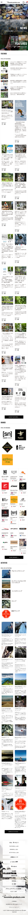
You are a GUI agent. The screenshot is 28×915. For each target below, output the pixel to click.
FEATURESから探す (14, 846)
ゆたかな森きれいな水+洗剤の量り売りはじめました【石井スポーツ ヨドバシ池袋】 (20, 157)
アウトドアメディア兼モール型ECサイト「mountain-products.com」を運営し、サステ (7, 256)
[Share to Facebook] (2, 124)
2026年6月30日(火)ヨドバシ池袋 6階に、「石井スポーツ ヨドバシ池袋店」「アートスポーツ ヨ (20, 224)
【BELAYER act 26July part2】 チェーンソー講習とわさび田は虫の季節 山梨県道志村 (7, 213)
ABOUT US (14, 875)
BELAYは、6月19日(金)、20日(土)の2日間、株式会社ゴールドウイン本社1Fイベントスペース (7, 286)
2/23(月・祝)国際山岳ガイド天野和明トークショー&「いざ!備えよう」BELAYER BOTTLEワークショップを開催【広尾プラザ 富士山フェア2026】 (20, 370)
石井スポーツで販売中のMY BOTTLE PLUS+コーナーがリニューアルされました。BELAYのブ (7, 117)
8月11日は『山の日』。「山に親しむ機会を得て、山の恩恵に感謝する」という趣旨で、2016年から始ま (7, 163)
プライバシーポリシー (14, 907)
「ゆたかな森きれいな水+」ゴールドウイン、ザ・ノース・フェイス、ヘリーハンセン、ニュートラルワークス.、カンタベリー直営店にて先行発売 (7, 337)
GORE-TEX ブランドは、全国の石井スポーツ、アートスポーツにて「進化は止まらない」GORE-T (20, 255)
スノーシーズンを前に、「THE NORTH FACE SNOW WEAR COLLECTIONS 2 (20, 136)
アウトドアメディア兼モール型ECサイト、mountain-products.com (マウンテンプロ (20, 286)
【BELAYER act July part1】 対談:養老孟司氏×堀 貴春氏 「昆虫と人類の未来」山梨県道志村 (20, 185)
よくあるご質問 (14, 861)
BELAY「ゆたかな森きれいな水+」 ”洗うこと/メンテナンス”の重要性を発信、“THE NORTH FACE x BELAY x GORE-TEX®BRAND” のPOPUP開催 (7, 248)
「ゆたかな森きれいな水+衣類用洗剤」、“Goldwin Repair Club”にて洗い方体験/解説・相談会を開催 (7, 279)
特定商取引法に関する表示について (14, 904)
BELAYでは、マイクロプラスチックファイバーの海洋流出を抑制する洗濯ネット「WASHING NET (7, 374)
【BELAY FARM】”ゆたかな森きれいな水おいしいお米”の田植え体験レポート (7, 185)
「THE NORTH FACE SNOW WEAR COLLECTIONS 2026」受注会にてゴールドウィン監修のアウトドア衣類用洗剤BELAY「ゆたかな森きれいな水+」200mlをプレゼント (20, 127)
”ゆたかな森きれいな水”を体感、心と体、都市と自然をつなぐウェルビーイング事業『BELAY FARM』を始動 (20, 279)
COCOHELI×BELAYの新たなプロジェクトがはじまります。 (20, 399)
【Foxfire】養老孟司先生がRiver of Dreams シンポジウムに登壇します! (7, 398)
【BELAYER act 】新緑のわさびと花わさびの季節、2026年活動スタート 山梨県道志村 (21, 307)
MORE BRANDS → (14, 557)
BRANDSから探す (14, 849)
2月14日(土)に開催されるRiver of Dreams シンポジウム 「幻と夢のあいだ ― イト (7, 403)
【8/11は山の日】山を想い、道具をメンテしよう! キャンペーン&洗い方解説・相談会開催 (8, 157)
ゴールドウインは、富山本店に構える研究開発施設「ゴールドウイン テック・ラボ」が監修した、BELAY (7, 346)
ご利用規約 (14, 901)
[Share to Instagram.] (15, 884)
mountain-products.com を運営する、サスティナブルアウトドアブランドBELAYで (7, 191)
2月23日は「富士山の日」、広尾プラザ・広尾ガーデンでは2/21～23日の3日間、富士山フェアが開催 (20, 378)
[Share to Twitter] (5, 124)
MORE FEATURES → (14, 417)
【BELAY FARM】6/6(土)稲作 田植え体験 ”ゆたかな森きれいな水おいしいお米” (7, 308)
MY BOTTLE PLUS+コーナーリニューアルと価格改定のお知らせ (7, 111)
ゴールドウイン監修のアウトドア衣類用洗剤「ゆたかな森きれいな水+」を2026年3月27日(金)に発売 (20, 336)
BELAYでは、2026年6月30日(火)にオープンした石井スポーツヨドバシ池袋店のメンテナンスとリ (20, 163)
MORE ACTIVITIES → (14, 831)
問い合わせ (14, 866)
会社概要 (14, 871)
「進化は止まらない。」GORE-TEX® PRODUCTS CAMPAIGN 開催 (20, 249)
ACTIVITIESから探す (14, 852)
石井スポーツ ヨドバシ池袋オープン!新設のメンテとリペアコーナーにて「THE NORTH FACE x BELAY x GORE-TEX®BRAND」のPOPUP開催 (20, 216)
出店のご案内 (13, 891)
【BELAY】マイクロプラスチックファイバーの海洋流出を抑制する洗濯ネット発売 (7, 368)
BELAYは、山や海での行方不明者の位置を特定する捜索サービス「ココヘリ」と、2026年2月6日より (20, 405)
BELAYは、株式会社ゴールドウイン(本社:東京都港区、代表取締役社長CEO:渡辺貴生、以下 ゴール (20, 343)
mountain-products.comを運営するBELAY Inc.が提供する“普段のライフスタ (20, 192)
